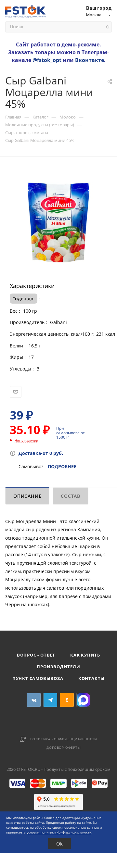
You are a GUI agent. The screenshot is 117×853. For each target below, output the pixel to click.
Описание (27, 496)
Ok (59, 843)
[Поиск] (108, 27)
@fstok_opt (46, 60)
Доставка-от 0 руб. (41, 453)
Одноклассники (67, 700)
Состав (70, 496)
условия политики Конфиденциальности (59, 832)
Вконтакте (89, 60)
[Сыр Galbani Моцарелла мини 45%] (58, 221)
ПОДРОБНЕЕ (62, 466)
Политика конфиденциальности (64, 739)
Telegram (50, 700)
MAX (83, 700)
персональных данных (80, 827)
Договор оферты (63, 747)
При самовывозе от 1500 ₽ (70, 432)
